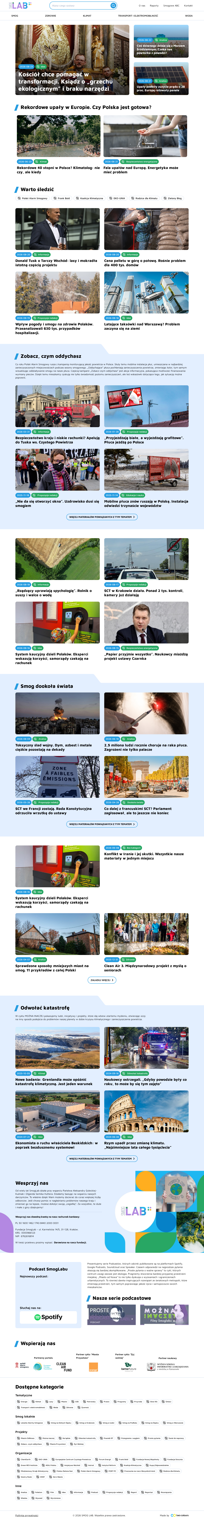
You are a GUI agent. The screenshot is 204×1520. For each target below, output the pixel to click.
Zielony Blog (175, 198)
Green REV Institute (29, 1465)
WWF (42, 1477)
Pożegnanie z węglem (130, 1438)
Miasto (64, 1401)
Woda (189, 15)
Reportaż (149, 1492)
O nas (142, 5)
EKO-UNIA (119, 198)
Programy (122, 1401)
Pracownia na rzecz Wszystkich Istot (139, 1471)
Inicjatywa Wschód (72, 1465)
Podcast (94, 1492)
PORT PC (112, 1471)
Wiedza (24, 1498)
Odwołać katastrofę (87, 1438)
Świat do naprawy (176, 1438)
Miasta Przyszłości (58, 1444)
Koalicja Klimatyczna (91, 198)
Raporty (154, 5)
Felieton (38, 1492)
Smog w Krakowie (87, 1423)
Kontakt (188, 5)
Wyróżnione (55, 1498)
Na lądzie (66, 1438)
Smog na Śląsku (152, 1423)
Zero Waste (58, 1477)
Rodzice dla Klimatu (146, 198)
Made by (164, 1515)
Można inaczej (48, 1438)
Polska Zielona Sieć (65, 1471)
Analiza (24, 1492)
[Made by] (180, 1515)
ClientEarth (25, 1459)
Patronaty (91, 1401)
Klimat (87, 15)
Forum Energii (105, 1459)
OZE (77, 1401)
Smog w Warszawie (175, 1423)
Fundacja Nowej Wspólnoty (147, 1459)
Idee (64, 1492)
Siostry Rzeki (26, 1477)
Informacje (78, 1492)
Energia (24, 1401)
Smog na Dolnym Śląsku (61, 1423)
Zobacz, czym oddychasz (31, 1444)
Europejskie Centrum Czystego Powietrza (73, 1459)
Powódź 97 (108, 1438)
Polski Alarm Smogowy (34, 198)
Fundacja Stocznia (175, 1459)
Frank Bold (64, 198)
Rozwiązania (166, 1492)
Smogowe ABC (171, 5)
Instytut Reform (109, 1465)
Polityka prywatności (26, 1515)
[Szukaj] (113, 5)
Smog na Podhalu (129, 1423)
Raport (134, 1492)
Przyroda (138, 1401)
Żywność (85, 1407)
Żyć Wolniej (78, 1444)
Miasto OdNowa (27, 1438)
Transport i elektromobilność (138, 15)
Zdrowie (50, 15)
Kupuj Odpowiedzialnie (159, 1465)
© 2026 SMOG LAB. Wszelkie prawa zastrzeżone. (99, 1515)
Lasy (51, 1401)
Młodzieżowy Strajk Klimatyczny (34, 1471)
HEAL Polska (51, 1465)
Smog (14, 15)
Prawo (106, 1401)
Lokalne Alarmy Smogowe (32, 1423)
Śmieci (168, 1401)
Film (52, 1492)
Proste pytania (154, 1438)
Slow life (153, 1401)
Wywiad (38, 1498)
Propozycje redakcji (114, 1492)
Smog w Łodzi (108, 1423)
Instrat (91, 1465)
